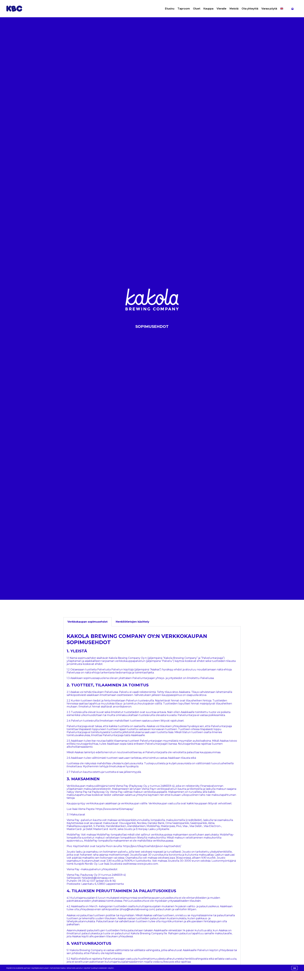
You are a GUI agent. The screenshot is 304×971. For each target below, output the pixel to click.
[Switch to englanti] (282, 8)
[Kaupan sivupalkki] (292, 9)
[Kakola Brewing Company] (14, 8)
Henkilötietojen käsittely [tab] (132, 621)
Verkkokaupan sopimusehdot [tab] (87, 621)
